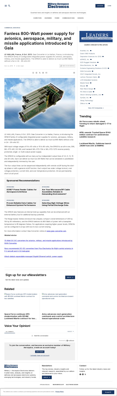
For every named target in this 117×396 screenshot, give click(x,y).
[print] (74, 73)
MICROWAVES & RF (58, 384)
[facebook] (33, 73)
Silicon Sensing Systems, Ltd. (90, 95)
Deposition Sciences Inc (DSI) (90, 56)
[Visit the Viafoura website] (70, 340)
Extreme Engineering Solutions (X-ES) (93, 68)
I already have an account (39, 355)
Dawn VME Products (87, 53)
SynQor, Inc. (84, 98)
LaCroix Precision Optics (88, 77)
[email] (46, 73)
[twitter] (40, 73)
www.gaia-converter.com (56, 231)
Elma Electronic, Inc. (87, 65)
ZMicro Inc (84, 103)
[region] (39, 336)
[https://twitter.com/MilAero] (85, 374)
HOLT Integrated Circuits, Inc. (90, 74)
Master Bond (84, 83)
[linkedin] (36, 73)
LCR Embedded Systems (88, 80)
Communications (68, 18)
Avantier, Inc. (84, 51)
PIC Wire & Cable (86, 92)
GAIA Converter (85, 71)
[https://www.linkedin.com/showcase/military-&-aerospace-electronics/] (83, 374)
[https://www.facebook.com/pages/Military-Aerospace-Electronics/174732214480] (80, 374)
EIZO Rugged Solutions (88, 62)
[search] (9, 5)
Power (57, 18)
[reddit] (43, 73)
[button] (5, 5)
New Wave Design (86, 89)
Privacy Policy (59, 391)
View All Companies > (96, 108)
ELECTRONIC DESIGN (72, 384)
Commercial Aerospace (12, 27)
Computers (37, 18)
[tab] (9, 331)
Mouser (82, 86)
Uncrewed (48, 18)
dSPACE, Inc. (84, 59)
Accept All (108, 392)
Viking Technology (86, 100)
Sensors (81, 18)
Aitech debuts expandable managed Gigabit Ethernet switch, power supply (33, 256)
